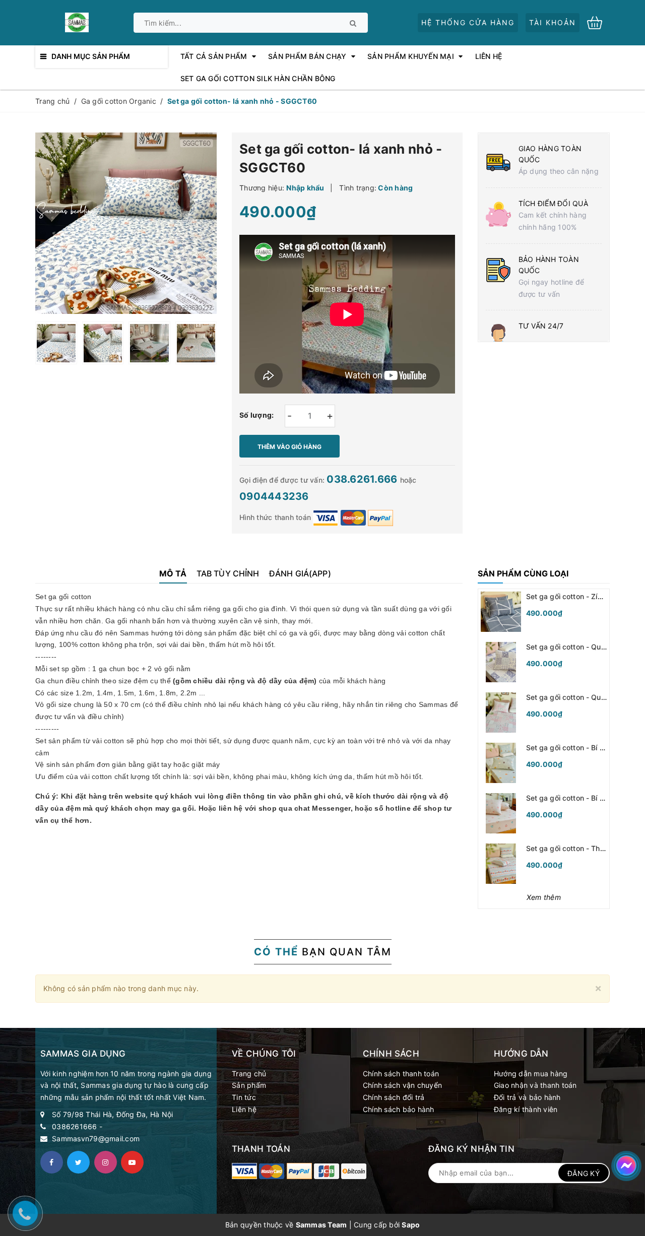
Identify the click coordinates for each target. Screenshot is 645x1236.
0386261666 (74, 1126)
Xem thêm (544, 897)
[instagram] (105, 1162)
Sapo (411, 1224)
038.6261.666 (363, 479)
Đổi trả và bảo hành (527, 1097)
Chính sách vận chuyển (402, 1085)
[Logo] (76, 21)
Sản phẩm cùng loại (523, 573)
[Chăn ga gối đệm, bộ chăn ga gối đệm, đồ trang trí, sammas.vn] (244, 1171)
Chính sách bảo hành (398, 1109)
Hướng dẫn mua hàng (531, 1073)
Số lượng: (256, 415)
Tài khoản (552, 22)
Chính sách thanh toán (401, 1073)
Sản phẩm (249, 1085)
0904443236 (274, 496)
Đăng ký (583, 1173)
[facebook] (51, 1162)
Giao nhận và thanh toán (535, 1085)
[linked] (132, 1162)
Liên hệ (244, 1109)
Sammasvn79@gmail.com (96, 1138)
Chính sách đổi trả (394, 1097)
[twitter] (78, 1162)
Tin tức (244, 1097)
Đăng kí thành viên (526, 1109)
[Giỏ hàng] (598, 22)
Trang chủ (249, 1073)
